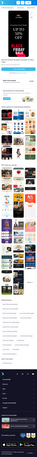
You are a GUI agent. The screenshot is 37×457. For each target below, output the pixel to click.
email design (20, 340)
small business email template (11, 322)
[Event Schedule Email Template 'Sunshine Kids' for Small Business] (30, 231)
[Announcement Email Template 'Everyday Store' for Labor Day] (30, 205)
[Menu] (34, 2)
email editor (16, 349)
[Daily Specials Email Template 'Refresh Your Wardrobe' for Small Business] (18, 147)
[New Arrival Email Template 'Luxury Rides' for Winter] (18, 257)
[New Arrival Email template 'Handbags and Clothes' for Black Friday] (6, 121)
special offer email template (10, 327)
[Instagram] (22, 374)
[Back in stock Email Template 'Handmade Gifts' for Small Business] (6, 180)
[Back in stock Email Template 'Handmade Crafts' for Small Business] (30, 180)
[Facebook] (17, 374)
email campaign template (22, 345)
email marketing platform (10, 354)
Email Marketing (7, 363)
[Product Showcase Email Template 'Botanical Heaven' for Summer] (6, 282)
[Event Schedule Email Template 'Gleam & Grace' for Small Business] (6, 257)
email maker (6, 349)
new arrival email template (27, 313)
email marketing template (10, 336)
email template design (26, 336)
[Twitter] (28, 374)
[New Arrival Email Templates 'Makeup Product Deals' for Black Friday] (6, 147)
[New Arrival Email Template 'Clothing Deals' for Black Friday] (18, 121)
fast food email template (9, 313)
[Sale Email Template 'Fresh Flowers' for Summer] (30, 147)
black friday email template (10, 304)
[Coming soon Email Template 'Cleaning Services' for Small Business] (6, 205)
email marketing (7, 345)
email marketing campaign (10, 331)
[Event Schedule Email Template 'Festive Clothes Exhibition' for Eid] (6, 231)
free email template (8, 340)
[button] (31, 13)
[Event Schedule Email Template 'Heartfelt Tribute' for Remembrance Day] (18, 180)
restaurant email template (10, 318)
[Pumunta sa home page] (2, 3)
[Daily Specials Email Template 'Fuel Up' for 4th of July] (30, 257)
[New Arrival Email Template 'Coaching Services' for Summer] (18, 231)
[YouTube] (33, 374)
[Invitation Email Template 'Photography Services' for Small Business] (18, 282)
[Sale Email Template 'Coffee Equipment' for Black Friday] (18, 205)
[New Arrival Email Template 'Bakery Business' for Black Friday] (30, 121)
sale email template (25, 318)
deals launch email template (10, 309)
